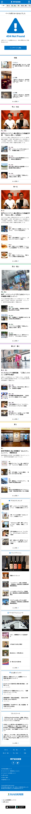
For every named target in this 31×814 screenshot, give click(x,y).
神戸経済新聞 (15, 2)
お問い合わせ (5, 775)
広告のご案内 (5, 777)
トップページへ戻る (15, 48)
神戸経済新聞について (7, 768)
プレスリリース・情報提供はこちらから (10, 771)
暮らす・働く (24, 5)
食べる (8, 5)
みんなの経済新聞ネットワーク (15, 794)
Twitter (17, 762)
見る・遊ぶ (13, 5)
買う (19, 5)
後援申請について (6, 779)
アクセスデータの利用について (9, 773)
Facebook (13, 762)
